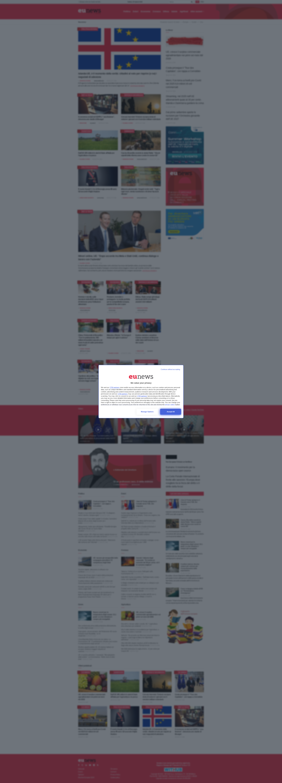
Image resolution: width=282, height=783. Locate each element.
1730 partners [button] (115, 387)
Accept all (171, 412)
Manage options (147, 412)
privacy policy (170, 405)
